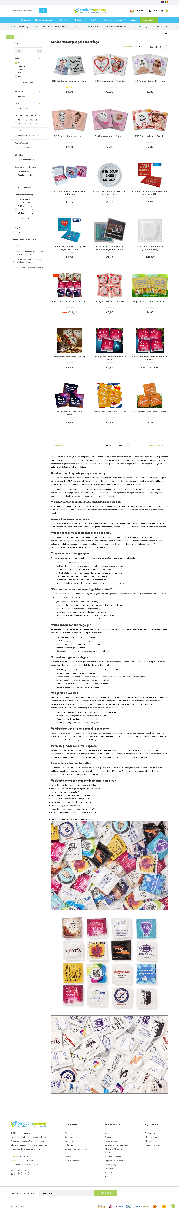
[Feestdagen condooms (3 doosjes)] (69, 285)
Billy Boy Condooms (73, 1161)
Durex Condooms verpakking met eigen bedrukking (69, 248)
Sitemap (108, 1172)
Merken (134, 20)
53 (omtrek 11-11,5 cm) (29, 120)
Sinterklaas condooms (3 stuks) (69, 356)
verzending (20, 26)
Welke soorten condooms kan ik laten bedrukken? (71, 802)
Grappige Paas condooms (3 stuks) (150, 301)
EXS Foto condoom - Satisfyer (109, 136)
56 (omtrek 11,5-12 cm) (28, 123)
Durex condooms (71, 1137)
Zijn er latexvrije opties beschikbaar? (65, 806)
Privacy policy (110, 1165)
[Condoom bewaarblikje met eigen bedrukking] (69, 175)
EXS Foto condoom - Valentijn (150, 136)
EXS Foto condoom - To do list (110, 81)
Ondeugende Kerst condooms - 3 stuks (109, 358)
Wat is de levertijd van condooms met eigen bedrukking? (73, 785)
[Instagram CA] (12, 1173)
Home (13, 34)
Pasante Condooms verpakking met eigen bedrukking (149, 193)
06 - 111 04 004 (26, 1161)
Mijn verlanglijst (151, 1141)
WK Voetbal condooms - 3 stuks (150, 411)
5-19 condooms (25, 206)
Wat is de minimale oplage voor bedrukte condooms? (72, 809)
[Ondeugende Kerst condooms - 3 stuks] (109, 340)
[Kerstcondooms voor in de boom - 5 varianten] (150, 340)
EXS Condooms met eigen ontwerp (69, 81)
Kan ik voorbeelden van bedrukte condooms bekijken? (73, 819)
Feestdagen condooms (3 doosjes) (69, 301)
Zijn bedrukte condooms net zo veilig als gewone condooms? (75, 795)
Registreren (150, 1133)
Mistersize (69, 1145)
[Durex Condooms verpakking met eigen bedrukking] (69, 230)
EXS (19, 73)
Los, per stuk (24, 199)
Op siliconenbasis (26, 160)
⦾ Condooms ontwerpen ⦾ (114, 20)
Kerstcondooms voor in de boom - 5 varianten (150, 358)
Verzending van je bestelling (116, 1145)
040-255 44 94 (24, 1157)
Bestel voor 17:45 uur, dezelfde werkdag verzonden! (112, 26)
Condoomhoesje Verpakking (32, 34)
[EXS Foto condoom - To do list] (109, 65)
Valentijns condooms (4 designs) (110, 301)
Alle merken (23, 63)
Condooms (25, 20)
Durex (20, 70)
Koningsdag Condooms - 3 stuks (110, 411)
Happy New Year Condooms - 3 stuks (69, 413)
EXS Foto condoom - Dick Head (149, 81)
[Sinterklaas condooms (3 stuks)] (69, 340)
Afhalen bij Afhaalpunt (114, 1149)
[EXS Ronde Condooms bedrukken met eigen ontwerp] (109, 175)
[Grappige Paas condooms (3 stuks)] (150, 285)
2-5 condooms (25, 203)
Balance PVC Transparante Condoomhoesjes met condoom (109, 248)
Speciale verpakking (27, 175)
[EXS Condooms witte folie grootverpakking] (150, 230)
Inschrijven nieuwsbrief (23, 1193)
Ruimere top (24, 172)
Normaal (23, 108)
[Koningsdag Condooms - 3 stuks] (109, 395)
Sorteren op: (141, 47)
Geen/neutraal (25, 148)
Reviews (108, 1176)
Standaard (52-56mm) (28, 135)
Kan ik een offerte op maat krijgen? (65, 816)
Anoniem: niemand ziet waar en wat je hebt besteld (59, 26)
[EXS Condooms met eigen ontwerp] (69, 65)
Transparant (24, 187)
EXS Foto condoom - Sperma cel (69, 136)
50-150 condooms (26, 213)
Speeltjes (64, 20)
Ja (20, 232)
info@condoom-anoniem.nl (27, 1165)
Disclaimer (109, 1168)
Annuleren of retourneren (115, 1153)
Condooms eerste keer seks (76, 1149)
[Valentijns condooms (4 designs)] (109, 285)
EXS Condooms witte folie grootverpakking (150, 248)
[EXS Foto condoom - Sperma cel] (69, 120)
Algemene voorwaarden (115, 1161)
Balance (21, 66)
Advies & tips (148, 20)
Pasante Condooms (73, 1153)
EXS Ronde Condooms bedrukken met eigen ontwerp (109, 193)
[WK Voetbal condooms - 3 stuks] (150, 395)
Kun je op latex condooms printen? (65, 792)
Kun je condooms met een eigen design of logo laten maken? (75, 788)
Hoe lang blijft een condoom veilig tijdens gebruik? (71, 799)
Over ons (108, 1137)
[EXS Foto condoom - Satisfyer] (109, 120)
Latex (21, 96)
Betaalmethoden (111, 1141)
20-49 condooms (26, 209)
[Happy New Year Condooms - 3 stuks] (69, 395)
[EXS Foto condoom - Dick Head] (150, 65)
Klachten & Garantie (113, 1157)
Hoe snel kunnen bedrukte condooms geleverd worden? (73, 812)
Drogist (78, 20)
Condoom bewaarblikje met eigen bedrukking (69, 193)
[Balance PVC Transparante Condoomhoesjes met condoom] (109, 230)
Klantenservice (111, 1133)
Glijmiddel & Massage (43, 20)
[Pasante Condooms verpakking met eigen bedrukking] (150, 175)
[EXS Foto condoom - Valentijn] (150, 120)
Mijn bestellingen (152, 1137)
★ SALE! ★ (93, 20)
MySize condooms (72, 1141)
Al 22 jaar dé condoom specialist (155, 26)
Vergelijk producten (153, 1145)
